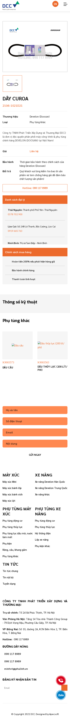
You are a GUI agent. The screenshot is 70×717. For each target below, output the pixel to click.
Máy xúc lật (9, 500)
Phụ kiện (7, 543)
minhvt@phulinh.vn (16, 668)
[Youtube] (44, 707)
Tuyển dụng (9, 583)
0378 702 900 (15, 214)
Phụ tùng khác (10, 556)
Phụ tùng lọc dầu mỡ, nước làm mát (18, 535)
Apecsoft (54, 713)
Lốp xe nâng (41, 539)
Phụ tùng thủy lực (12, 526)
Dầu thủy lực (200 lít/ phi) (52, 368)
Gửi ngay (35, 454)
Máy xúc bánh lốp (12, 487)
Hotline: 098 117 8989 (35, 187)
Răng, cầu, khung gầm (15, 549)
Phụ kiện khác (42, 546)
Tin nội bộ (8, 577)
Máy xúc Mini (9, 481)
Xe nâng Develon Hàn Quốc (50, 481)
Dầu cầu (8, 367)
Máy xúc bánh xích (13, 494)
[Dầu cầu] (17, 345)
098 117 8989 (12, 654)
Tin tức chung (10, 570)
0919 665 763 (15, 230)
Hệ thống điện (43, 533)
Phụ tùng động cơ (12, 520)
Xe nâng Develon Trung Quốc (51, 487)
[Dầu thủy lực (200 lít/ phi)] (52, 345)
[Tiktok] (35, 707)
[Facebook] (25, 707)
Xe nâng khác (42, 494)
